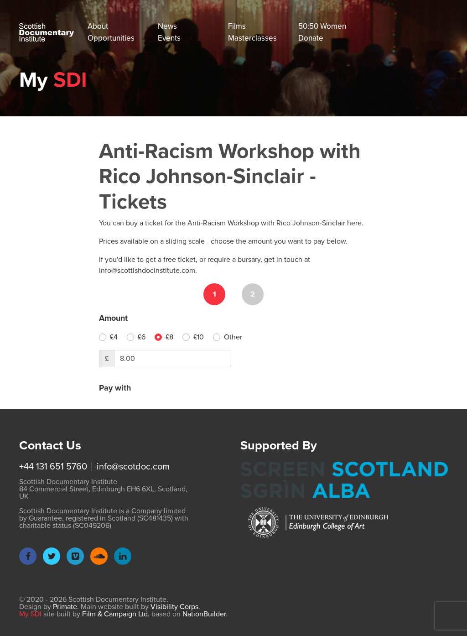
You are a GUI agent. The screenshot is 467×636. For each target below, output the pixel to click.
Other (233, 337)
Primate (65, 606)
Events (169, 38)
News (167, 26)
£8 (169, 337)
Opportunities (111, 38)
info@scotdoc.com (133, 466)
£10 (198, 337)
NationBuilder (204, 614)
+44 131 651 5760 (53, 466)
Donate (310, 38)
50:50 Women (322, 26)
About (98, 26)
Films (237, 26)
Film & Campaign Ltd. (116, 614)
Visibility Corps (174, 606)
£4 (114, 337)
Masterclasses (252, 38)
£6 (141, 337)
